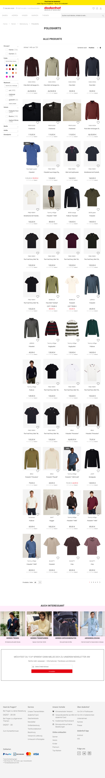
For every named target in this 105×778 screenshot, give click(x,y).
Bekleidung (24, 24)
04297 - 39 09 (9, 715)
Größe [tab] (6, 130)
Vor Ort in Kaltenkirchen (85, 715)
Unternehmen (82, 718)
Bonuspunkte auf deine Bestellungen (63, 725)
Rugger (52, 520)
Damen (55, 737)
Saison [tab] (6, 107)
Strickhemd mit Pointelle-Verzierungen (92, 172)
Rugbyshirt (51, 346)
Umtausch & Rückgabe (36, 739)
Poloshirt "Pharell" (52, 477)
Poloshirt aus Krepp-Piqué (52, 172)
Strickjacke (92, 477)
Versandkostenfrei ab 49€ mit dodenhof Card (66, 716)
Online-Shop (9, 8)
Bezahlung (31, 732)
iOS (78, 739)
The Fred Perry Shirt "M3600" (32, 259)
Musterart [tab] (7, 82)
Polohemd (32, 128)
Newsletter (31, 722)
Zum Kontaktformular (11, 731)
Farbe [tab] (5, 58)
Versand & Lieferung (35, 736)
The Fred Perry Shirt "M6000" (52, 390)
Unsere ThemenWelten (36, 711)
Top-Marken (56, 751)
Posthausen (21, 8)
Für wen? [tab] (7, 46)
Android (80, 735)
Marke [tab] (6, 126)
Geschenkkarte (33, 718)
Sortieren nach (82, 47)
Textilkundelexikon (34, 729)
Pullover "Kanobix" (72, 216)
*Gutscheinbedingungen (10, 759)
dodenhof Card (33, 715)
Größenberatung (33, 725)
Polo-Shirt (72, 85)
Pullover (92, 346)
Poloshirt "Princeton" (72, 433)
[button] (38, 79)
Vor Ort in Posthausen (85, 711)
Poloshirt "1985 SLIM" (72, 477)
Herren (13, 24)
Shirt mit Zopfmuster (72, 172)
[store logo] (52, 8)
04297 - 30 (8, 725)
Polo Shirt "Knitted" (52, 303)
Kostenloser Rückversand (64, 721)
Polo (72, 564)
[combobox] (83, 15)
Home (5, 24)
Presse (79, 725)
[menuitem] (5, 15)
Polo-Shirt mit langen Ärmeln (32, 85)
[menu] (52, 15)
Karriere (80, 722)
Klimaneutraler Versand (63, 711)
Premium (55, 747)
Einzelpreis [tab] (7, 134)
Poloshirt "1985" (52, 216)
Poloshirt (32, 172)
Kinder (54, 744)
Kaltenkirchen (33, 8)
